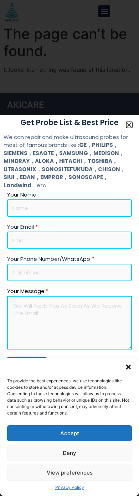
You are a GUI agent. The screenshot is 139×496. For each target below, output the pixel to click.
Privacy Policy (69, 487)
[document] (69, 248)
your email (22, 227)
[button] (128, 367)
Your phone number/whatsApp (50, 259)
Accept (69, 433)
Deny (69, 453)
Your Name (21, 195)
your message (27, 291)
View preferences (70, 472)
